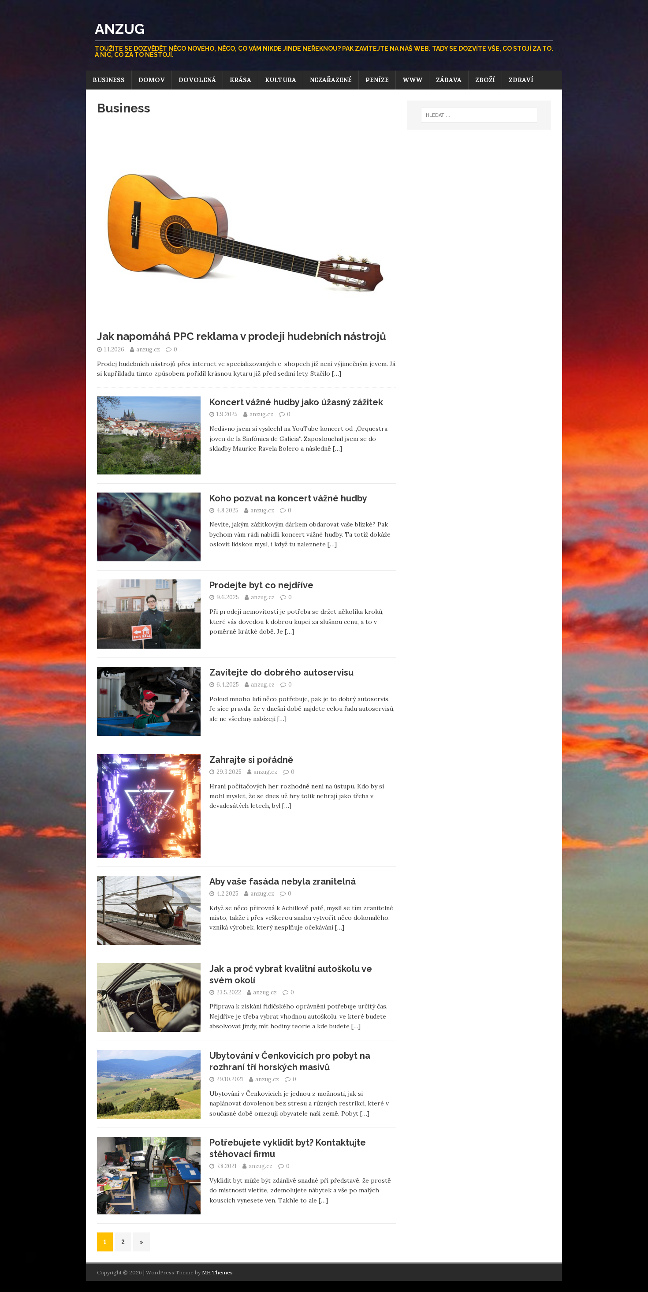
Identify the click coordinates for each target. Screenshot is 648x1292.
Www (412, 80)
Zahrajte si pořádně (251, 759)
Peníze (377, 80)
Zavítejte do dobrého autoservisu (281, 672)
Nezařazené (331, 80)
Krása (240, 80)
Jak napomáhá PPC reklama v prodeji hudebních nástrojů (241, 336)
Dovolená (197, 80)
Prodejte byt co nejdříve (261, 585)
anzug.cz (148, 349)
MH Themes (217, 1272)
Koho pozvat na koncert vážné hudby (288, 498)
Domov (151, 80)
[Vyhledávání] (479, 115)
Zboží (485, 80)
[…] (336, 373)
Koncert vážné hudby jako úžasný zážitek (296, 402)
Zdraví (521, 80)
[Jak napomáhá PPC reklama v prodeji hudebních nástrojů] (246, 320)
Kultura (280, 80)
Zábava (449, 80)
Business (109, 80)
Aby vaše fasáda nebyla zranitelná (282, 881)
